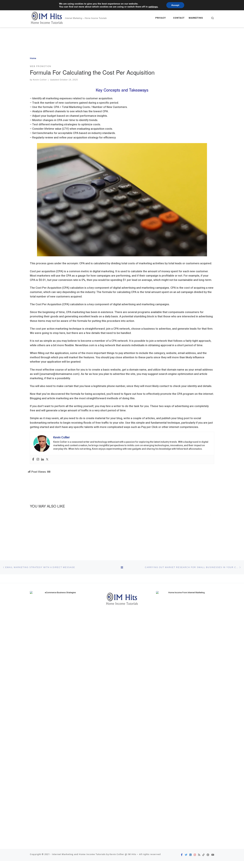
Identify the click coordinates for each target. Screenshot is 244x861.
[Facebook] (33, 459)
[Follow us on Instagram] (195, 855)
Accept (175, 5)
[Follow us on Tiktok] (203, 855)
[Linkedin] (42, 459)
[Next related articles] (210, 514)
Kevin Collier (40, 80)
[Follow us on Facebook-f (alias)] (182, 855)
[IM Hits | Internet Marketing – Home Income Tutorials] (47, 17)
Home (33, 58)
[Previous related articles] (203, 514)
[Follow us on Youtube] (212, 855)
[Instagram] (37, 459)
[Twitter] (47, 459)
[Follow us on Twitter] (186, 855)
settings (153, 6)
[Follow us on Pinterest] (208, 855)
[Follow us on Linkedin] (190, 855)
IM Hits (132, 854)
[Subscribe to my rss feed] (199, 855)
